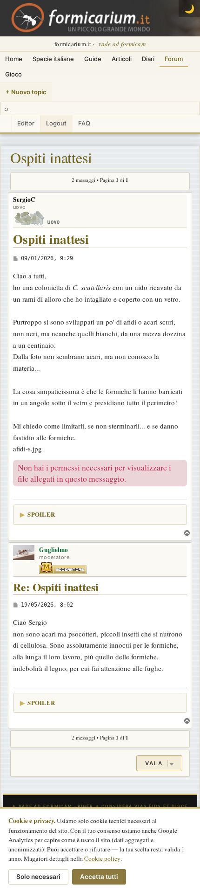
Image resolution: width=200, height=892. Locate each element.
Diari (148, 58)
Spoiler (41, 514)
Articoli (122, 58)
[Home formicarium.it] (100, 18)
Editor (25, 123)
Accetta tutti (99, 876)
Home (13, 58)
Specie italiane (53, 58)
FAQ (84, 123)
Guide (92, 58)
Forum (174, 58)
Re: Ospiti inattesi (56, 587)
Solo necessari (38, 876)
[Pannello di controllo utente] (5, 123)
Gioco (13, 74)
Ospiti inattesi (51, 157)
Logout (56, 123)
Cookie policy (102, 858)
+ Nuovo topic (26, 92)
